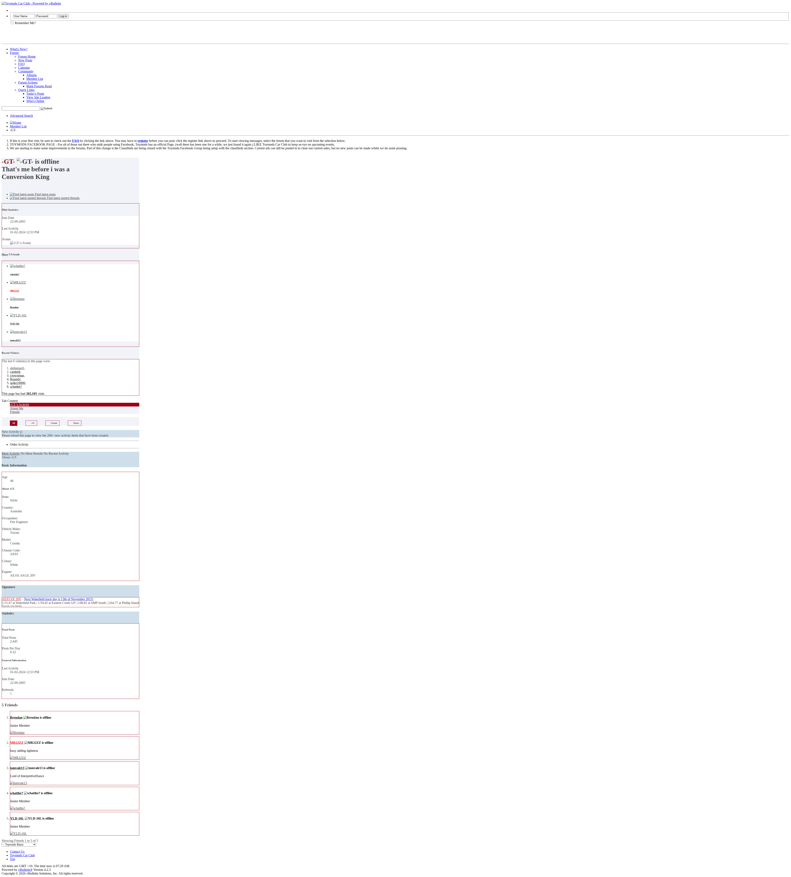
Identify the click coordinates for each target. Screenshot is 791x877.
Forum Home (27, 56)
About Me (16, 408)
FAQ (21, 64)
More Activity (11, 453)
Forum (14, 53)
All (13, 423)
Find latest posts (45, 194)
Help (13, 10)
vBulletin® (25, 869)
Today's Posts (35, 93)
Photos (76, 423)
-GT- (33, 423)
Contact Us (17, 851)
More (5, 254)
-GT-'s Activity (19, 404)
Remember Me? (25, 23)
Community (26, 71)
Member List (34, 79)
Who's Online (35, 101)
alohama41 (17, 368)
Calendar (24, 67)
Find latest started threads (63, 198)
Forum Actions (27, 82)
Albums (31, 75)
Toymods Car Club (22, 855)
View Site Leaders (38, 97)
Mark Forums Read (39, 86)
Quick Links (26, 90)
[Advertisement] (50, 36)
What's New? (18, 49)
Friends (15, 412)
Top (12, 859)
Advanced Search (21, 115)
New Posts (25, 60)
